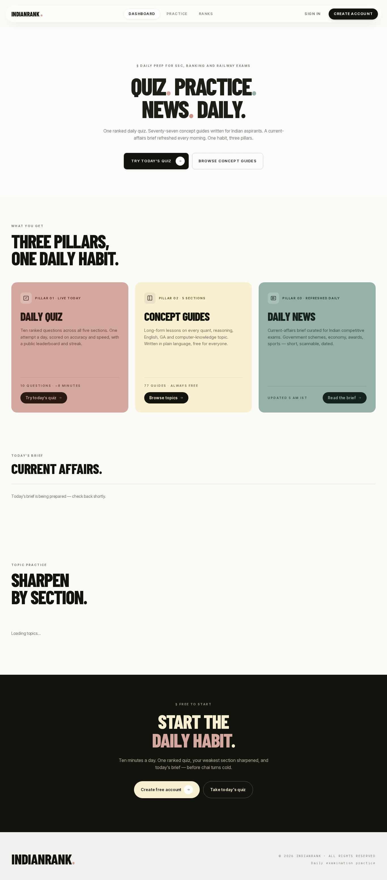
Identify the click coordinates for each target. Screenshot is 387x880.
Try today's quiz (151, 161)
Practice (177, 14)
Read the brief (342, 398)
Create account (353, 14)
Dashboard (142, 14)
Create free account (161, 789)
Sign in (313, 14)
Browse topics (163, 398)
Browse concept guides (228, 161)
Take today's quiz (228, 789)
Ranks (206, 14)
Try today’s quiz (40, 398)
